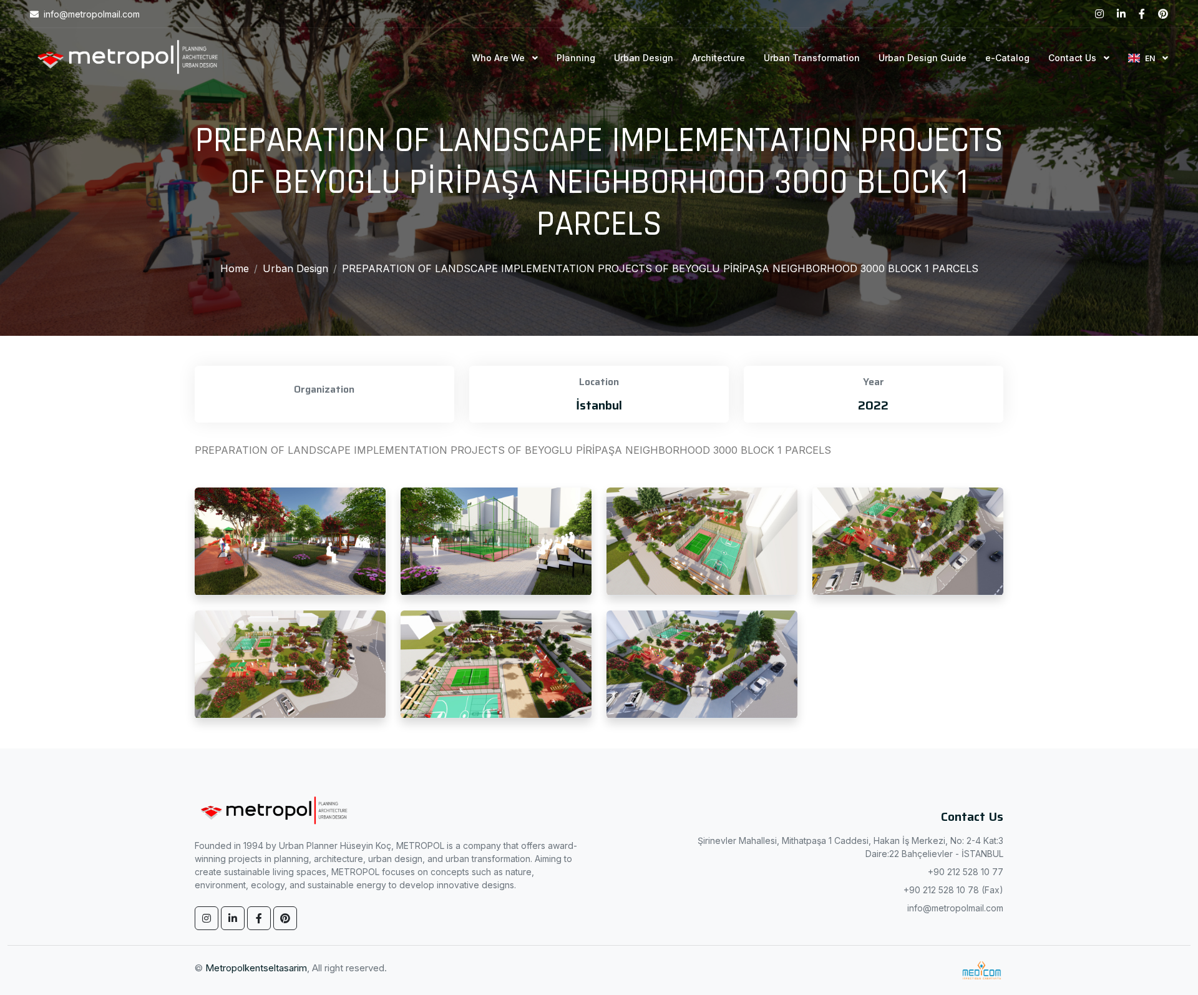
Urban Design (643, 57)
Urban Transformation (812, 57)
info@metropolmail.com (955, 908)
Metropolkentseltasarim (256, 968)
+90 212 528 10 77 (965, 871)
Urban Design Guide (923, 57)
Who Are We (499, 57)
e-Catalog (1007, 57)
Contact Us (1073, 57)
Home (234, 268)
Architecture (718, 57)
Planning (576, 57)
